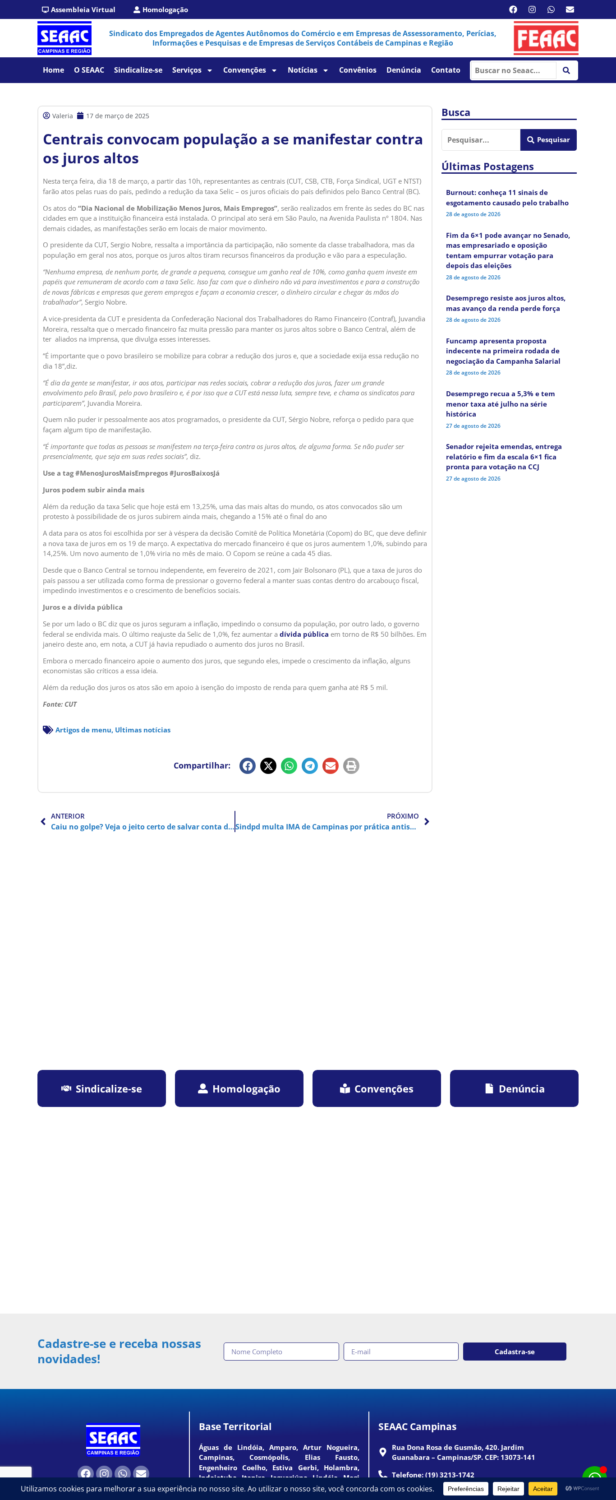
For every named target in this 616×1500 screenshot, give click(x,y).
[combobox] (513, 70)
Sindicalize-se (138, 70)
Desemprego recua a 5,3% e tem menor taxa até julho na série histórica (500, 403)
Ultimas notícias (142, 729)
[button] (247, 766)
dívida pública (304, 634)
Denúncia (403, 70)
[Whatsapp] (551, 9)
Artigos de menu (83, 729)
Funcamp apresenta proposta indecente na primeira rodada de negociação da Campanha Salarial (503, 351)
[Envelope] (570, 9)
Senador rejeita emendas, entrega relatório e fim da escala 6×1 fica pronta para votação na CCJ (504, 456)
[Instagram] (532, 9)
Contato (445, 70)
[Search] (566, 70)
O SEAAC (89, 70)
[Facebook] (513, 9)
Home (53, 70)
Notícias (302, 70)
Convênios (358, 70)
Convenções (244, 70)
